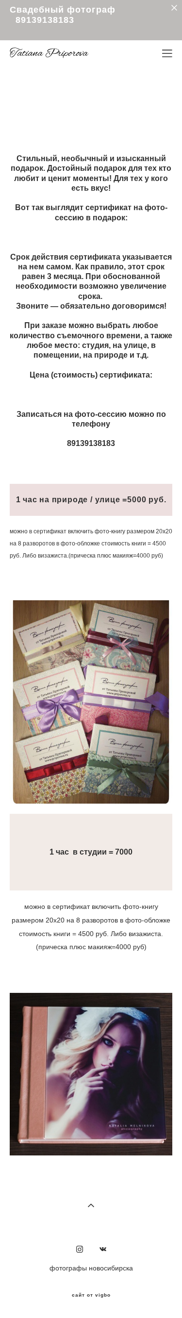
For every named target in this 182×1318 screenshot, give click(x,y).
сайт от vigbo (91, 1295)
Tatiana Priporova (49, 53)
